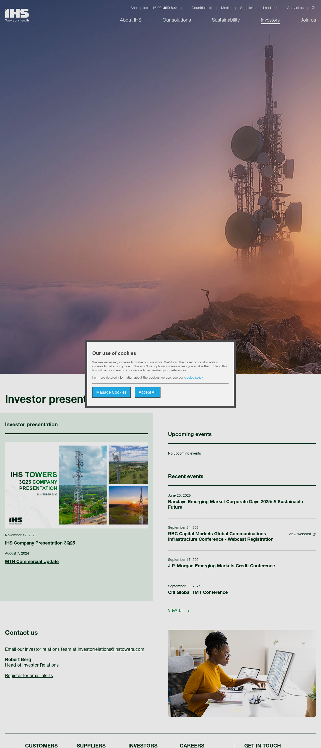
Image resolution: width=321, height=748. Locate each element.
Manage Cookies (111, 392)
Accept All (147, 392)
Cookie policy (193, 378)
